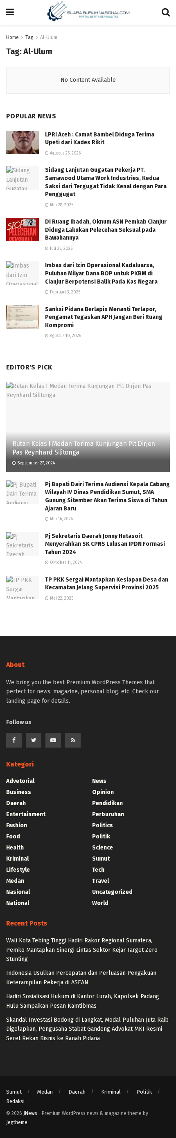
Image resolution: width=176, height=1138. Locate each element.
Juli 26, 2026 (60, 248)
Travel (100, 880)
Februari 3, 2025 (64, 292)
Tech (98, 869)
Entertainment (25, 814)
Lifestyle (18, 869)
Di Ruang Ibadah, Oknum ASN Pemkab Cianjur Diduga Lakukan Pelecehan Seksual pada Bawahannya (106, 229)
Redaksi (15, 1101)
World (100, 903)
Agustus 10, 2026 (65, 335)
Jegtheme (16, 1122)
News (99, 781)
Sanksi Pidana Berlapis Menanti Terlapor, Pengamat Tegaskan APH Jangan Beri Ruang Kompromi (103, 317)
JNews (30, 1113)
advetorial (20, 781)
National (17, 903)
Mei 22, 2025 (61, 598)
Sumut (101, 858)
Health (15, 847)
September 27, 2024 (35, 463)
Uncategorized (112, 892)
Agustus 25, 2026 (65, 153)
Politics (102, 825)
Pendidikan (107, 803)
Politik (101, 836)
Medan (15, 880)
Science (102, 847)
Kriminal (17, 858)
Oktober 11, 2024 (65, 562)
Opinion (103, 792)
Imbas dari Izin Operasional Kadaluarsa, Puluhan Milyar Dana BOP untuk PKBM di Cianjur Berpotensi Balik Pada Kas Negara (101, 273)
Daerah (16, 803)
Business (18, 792)
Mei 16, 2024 (61, 519)
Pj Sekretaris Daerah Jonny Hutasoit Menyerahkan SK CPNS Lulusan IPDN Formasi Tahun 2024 (105, 544)
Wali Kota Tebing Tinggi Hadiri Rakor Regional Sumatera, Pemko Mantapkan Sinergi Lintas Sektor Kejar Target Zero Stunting (82, 950)
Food (13, 836)
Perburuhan (108, 814)
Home (12, 37)
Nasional (18, 892)
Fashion (16, 825)
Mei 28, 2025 (61, 205)
